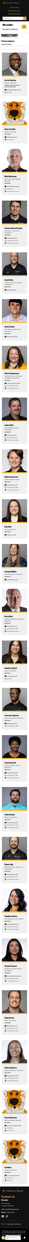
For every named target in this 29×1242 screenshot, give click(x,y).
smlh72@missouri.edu (12, 676)
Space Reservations (14, 11)
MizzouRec (8, 24)
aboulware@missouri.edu (13, 1075)
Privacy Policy (5, 1234)
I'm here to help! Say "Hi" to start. (12, 1237)
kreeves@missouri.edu (12, 485)
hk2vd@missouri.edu (12, 137)
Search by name (6, 44)
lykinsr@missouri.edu (12, 626)
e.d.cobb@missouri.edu (12, 874)
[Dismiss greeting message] (20, 1236)
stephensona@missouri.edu (13, 383)
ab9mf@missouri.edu (12, 1026)
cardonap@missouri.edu (13, 924)
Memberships (14, 7)
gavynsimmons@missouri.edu (14, 1125)
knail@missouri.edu (11, 534)
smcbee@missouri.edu (12, 579)
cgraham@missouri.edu (12, 822)
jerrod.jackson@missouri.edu (14, 89)
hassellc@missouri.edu (12, 772)
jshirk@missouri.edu (12, 435)
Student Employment (14, 14)
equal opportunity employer (14, 1224)
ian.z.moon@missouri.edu (13, 1175)
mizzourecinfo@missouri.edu (10, 1209)
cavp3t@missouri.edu (12, 238)
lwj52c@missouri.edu (12, 723)
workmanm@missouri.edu (13, 186)
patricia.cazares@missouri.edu (14, 976)
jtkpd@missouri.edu (11, 290)
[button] (28, 1230)
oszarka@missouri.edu (12, 336)
